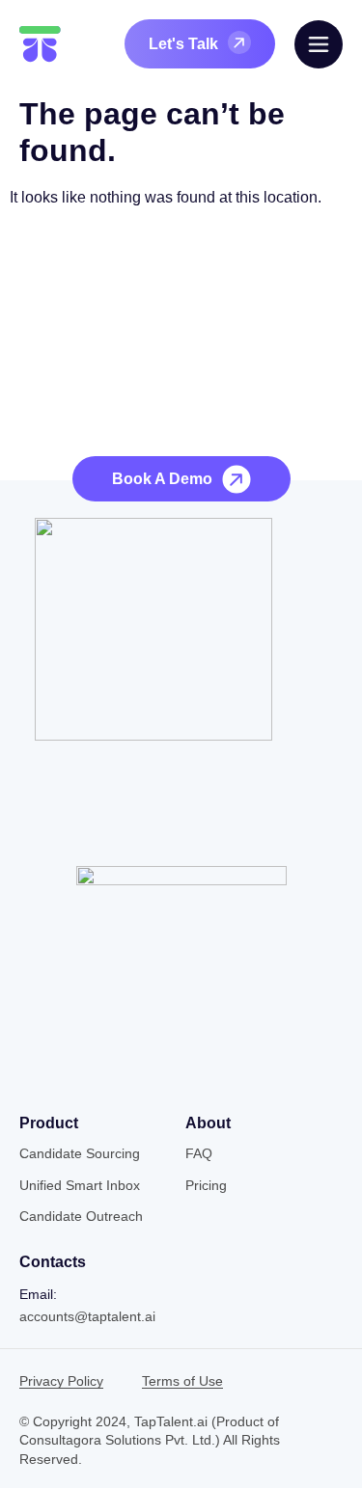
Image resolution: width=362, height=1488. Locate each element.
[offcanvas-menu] (318, 44)
